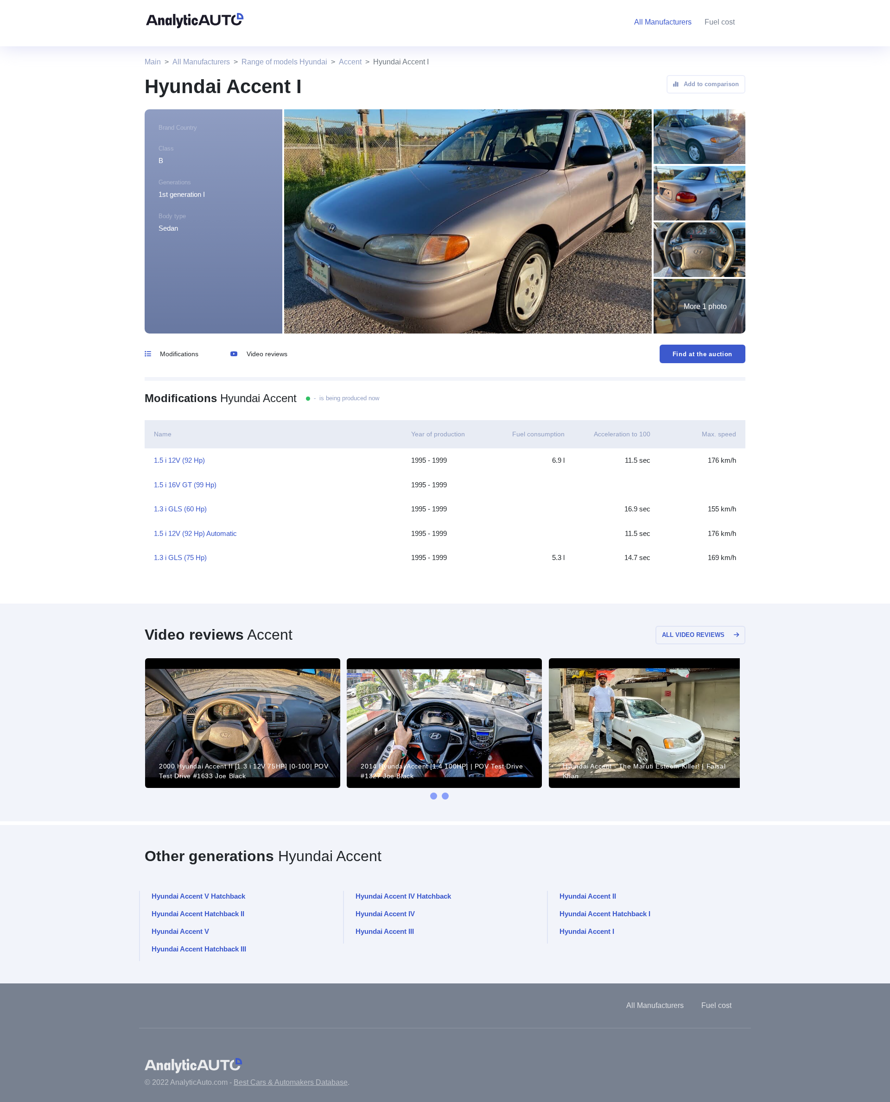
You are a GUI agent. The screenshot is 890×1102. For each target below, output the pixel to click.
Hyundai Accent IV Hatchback (403, 896)
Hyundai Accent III (385, 931)
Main (153, 62)
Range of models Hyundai (284, 62)
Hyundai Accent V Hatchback (198, 896)
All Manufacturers (201, 62)
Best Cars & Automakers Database (291, 1082)
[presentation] (433, 796)
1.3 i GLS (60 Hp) (180, 509)
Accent (350, 62)
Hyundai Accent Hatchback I (604, 914)
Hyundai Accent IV (385, 914)
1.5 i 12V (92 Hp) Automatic (195, 533)
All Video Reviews (693, 634)
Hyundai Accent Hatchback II (198, 914)
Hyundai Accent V (180, 931)
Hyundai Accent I (586, 931)
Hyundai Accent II (587, 896)
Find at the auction (702, 354)
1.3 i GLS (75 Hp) (180, 557)
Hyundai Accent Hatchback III (199, 949)
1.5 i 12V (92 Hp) (179, 460)
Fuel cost (720, 22)
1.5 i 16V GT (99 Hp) (185, 485)
